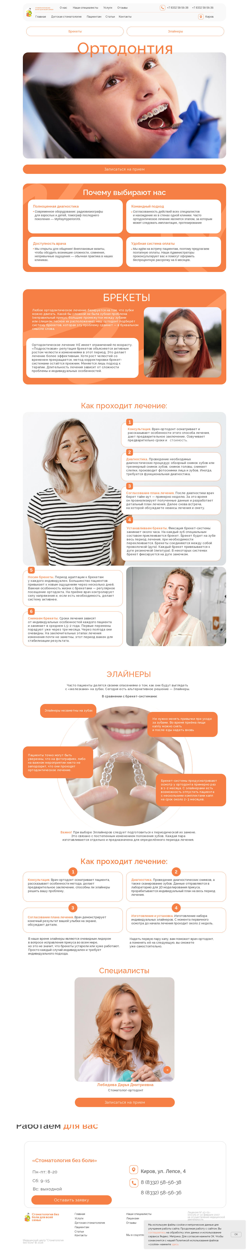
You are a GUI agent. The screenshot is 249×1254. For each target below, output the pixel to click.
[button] (124, 169)
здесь (175, 1244)
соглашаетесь (157, 1232)
